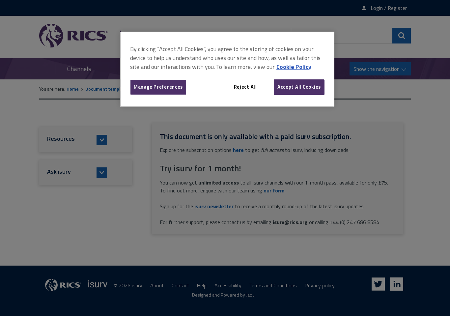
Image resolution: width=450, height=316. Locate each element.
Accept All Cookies (299, 87)
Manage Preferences (158, 87)
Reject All (245, 87)
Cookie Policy (293, 66)
